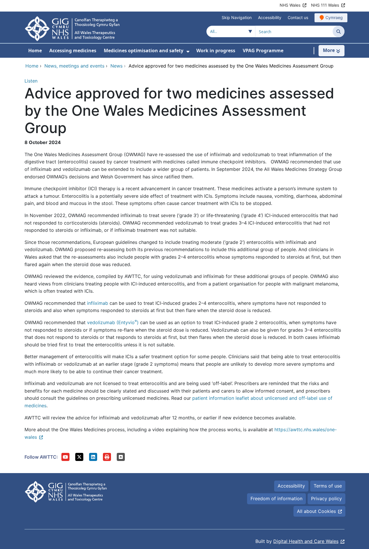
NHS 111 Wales (325, 5)
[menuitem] (188, 51)
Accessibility (269, 17)
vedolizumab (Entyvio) (113, 322)
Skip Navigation (237, 17)
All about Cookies (316, 511)
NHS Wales (290, 5)
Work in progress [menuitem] (215, 50)
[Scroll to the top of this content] (121, 457)
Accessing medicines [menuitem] (72, 50)
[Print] (107, 457)
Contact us (298, 17)
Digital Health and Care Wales (305, 541)
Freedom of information (276, 498)
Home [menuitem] (35, 50)
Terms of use (328, 486)
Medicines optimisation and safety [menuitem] (143, 50)
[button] (65, 457)
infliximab (97, 303)
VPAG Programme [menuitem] (263, 50)
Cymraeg (334, 17)
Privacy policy (326, 498)
